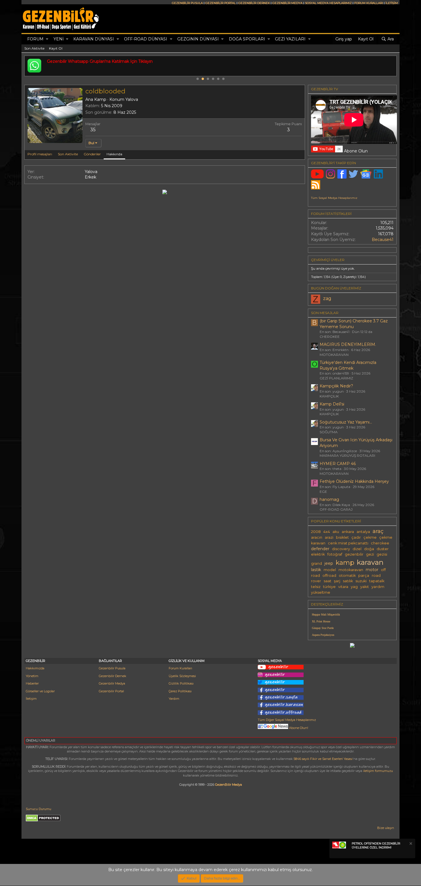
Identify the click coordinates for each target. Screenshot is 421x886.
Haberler (32, 683)
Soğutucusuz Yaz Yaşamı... (346, 422)
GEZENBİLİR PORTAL (220, 3)
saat (327, 581)
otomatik (347, 575)
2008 (316, 532)
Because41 (383, 239)
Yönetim (32, 676)
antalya (363, 532)
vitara (343, 587)
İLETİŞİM (391, 3)
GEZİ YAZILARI (290, 39)
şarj (337, 581)
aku (336, 532)
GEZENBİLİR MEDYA (287, 3)
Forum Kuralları (180, 668)
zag (327, 298)
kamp (345, 562)
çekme (370, 537)
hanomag (329, 499)
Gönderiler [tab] (92, 154)
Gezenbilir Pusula (112, 668)
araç (378, 531)
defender (320, 548)
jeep (328, 563)
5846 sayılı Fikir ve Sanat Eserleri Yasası (323, 759)
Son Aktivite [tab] (68, 154)
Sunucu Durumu (38, 809)
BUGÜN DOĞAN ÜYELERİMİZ (336, 288)
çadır (356, 537)
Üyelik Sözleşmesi (182, 676)
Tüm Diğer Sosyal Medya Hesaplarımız (287, 720)
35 (93, 129)
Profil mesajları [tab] (39, 154)
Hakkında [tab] (114, 154)
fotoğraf (334, 554)
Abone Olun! (298, 728)
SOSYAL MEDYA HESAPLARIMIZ (328, 3)
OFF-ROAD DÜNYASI (145, 39)
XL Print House (321, 621)
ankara (348, 532)
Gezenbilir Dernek (112, 676)
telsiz (315, 587)
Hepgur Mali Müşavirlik (326, 614)
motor (372, 569)
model (330, 570)
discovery (341, 549)
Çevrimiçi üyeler (328, 260)
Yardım (174, 699)
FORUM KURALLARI (368, 3)
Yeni (59, 39)
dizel (357, 549)
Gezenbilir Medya (112, 683)
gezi (370, 554)
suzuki (361, 581)
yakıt (364, 587)
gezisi (382, 554)
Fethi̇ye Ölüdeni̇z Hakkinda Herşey (354, 481)
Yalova (131, 99)
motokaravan (351, 570)
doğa (369, 549)
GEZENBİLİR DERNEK (254, 3)
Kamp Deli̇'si (332, 404)
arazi (329, 537)
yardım (377, 587)
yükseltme (320, 592)
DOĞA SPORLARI (247, 39)
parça (363, 575)
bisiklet (342, 537)
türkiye (329, 587)
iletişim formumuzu (378, 771)
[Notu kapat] (410, 844)
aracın (316, 537)
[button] (47, 39)
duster (383, 549)
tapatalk (376, 581)
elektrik (318, 554)
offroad (329, 575)
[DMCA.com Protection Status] (43, 820)
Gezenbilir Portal (111, 691)
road (376, 575)
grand (316, 563)
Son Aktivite (34, 48)
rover (316, 581)
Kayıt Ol (55, 48)
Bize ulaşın (385, 828)
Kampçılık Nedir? (336, 386)
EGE (323, 491)
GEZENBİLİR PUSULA (187, 3)
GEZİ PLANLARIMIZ (336, 378)
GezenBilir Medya (228, 785)
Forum (35, 39)
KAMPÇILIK (329, 396)
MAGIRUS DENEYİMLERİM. (348, 344)
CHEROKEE (330, 336)
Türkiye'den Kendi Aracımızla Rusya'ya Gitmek (348, 365)
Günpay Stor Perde (323, 628)
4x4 (326, 532)
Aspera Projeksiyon (323, 634)
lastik (316, 569)
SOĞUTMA (329, 432)
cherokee (380, 543)
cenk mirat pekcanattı (348, 543)
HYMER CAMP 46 (338, 463)
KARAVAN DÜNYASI (93, 39)
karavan (370, 562)
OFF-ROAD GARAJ (336, 509)
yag (354, 587)
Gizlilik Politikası (181, 683)
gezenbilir (354, 554)
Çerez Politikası (180, 691)
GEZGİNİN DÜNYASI (198, 39)
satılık (348, 581)
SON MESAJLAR (325, 313)
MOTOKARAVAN (334, 354)
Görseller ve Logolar (40, 691)
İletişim (31, 699)
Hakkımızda (35, 668)
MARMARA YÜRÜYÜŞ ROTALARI (347, 455)
